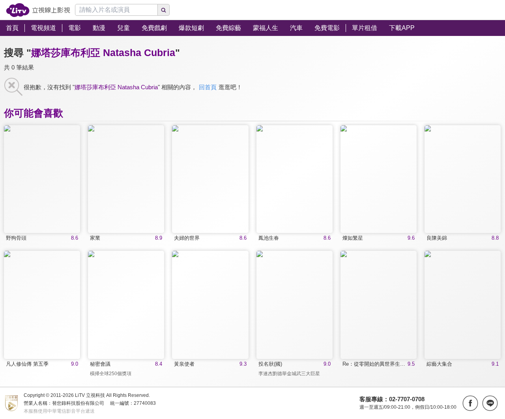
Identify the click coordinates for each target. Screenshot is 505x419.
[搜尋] (164, 10)
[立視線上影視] (38, 10)
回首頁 (208, 87)
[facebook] (470, 403)
